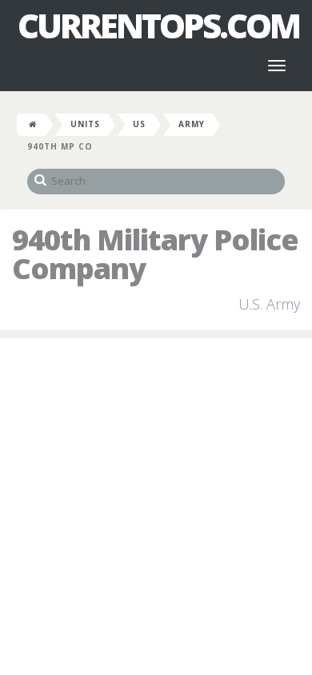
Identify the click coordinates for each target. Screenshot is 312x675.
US (139, 124)
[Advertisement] (156, 510)
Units (85, 124)
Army (191, 124)
